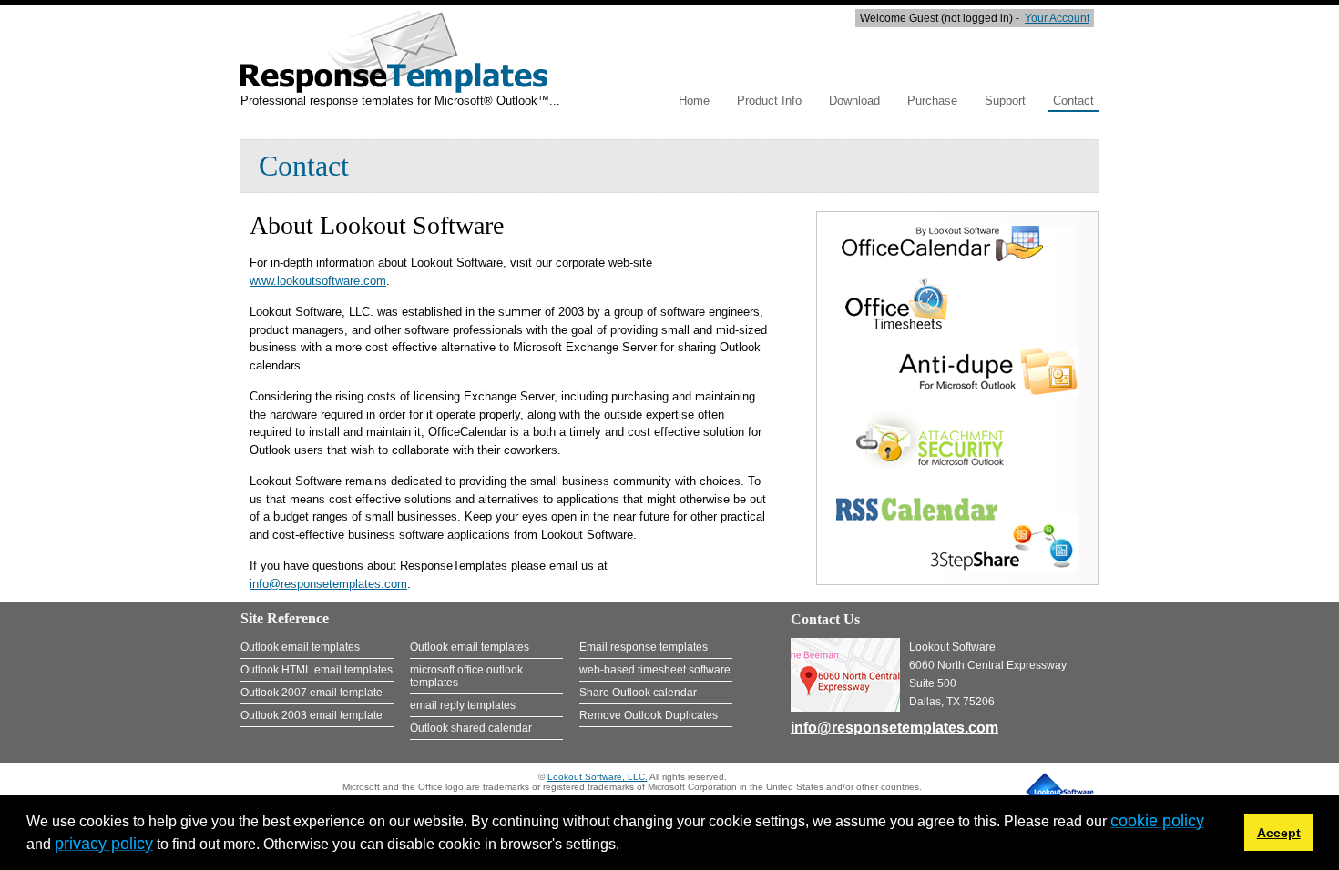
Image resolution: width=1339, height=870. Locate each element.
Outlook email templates (300, 647)
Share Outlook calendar (638, 692)
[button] (626, 846)
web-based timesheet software (655, 669)
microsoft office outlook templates (466, 676)
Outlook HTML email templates (316, 669)
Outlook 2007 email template (311, 692)
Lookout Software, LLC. (597, 777)
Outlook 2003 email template (311, 715)
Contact (1073, 100)
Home (694, 100)
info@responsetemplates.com (328, 584)
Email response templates (643, 647)
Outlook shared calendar (471, 728)
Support (1005, 100)
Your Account (1057, 18)
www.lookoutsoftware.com (318, 281)
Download (854, 100)
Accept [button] (1279, 832)
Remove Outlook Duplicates (648, 715)
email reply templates (463, 705)
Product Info (769, 100)
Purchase (932, 100)
